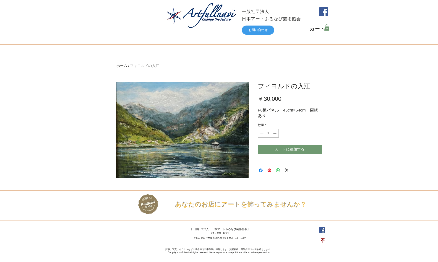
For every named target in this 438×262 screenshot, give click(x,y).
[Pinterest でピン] (269, 170)
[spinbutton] (268, 133)
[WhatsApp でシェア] (278, 170)
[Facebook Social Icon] (323, 11)
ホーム (121, 66)
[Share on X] (286, 170)
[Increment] (275, 133)
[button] (326, 27)
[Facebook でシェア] (260, 170)
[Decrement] (261, 133)
